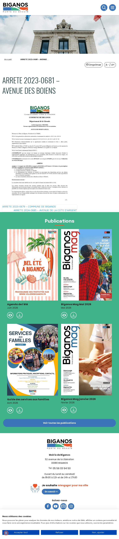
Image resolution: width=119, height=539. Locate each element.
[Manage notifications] (6, 533)
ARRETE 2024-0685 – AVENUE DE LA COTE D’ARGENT (45, 210)
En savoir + (51, 491)
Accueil (7, 59)
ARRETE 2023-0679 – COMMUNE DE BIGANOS (29, 206)
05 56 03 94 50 (62, 468)
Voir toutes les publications (59, 422)
